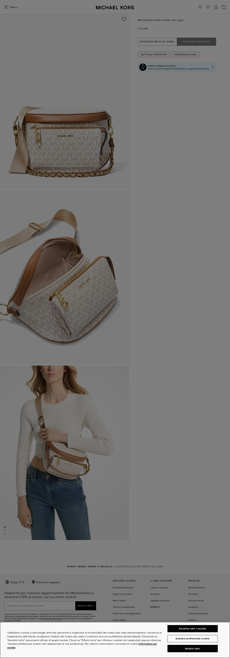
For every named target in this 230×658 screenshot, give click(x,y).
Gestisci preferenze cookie (192, 638)
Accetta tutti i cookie (192, 628)
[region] (115, 640)
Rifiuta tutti (192, 648)
